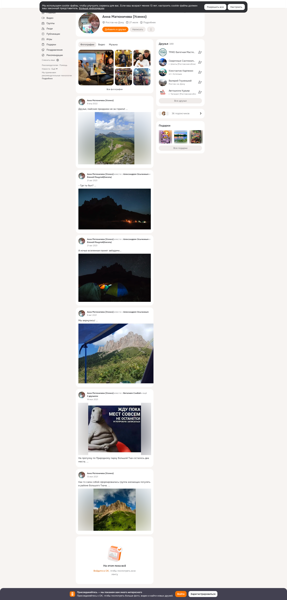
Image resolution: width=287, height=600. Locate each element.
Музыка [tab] (113, 44)
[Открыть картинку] (117, 353)
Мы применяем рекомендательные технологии (57, 75)
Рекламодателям (50, 65)
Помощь (63, 65)
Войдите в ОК (101, 570)
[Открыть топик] (114, 109)
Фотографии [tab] (87, 44)
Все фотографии (115, 89)
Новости (46, 69)
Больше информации (91, 8)
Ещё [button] (53, 69)
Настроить (236, 6)
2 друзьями (92, 396)
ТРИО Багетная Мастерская (184, 52)
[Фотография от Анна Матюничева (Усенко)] (89, 23)
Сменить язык (48, 60)
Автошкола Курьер (179, 90)
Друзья (163, 43)
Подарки (164, 125)
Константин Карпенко (181, 70)
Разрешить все (215, 6)
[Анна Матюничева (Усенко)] (81, 102)
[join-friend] (200, 52)
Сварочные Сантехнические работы (189, 60)
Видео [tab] (101, 44)
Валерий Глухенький (180, 80)
